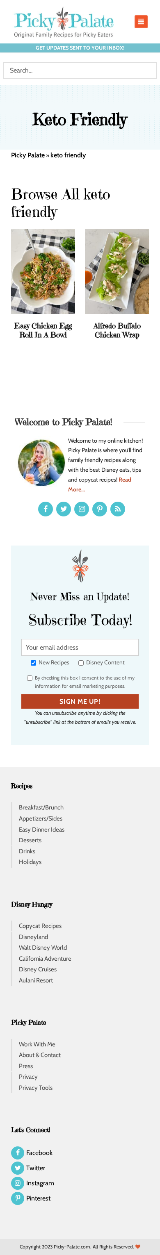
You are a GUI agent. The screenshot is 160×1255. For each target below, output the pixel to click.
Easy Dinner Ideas (41, 829)
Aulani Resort (36, 980)
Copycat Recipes (40, 926)
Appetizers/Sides (40, 818)
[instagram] (81, 509)
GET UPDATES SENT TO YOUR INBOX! (80, 48)
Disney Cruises (38, 969)
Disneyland (33, 937)
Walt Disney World (43, 947)
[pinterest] (99, 509)
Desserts (30, 840)
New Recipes (53, 662)
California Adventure (45, 958)
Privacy (28, 1076)
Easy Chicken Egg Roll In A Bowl (43, 330)
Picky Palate (28, 155)
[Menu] (141, 21)
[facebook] (45, 509)
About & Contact (40, 1055)
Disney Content (105, 662)
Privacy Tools (36, 1087)
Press (26, 1066)
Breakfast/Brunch (41, 807)
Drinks (27, 851)
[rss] (117, 509)
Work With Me (37, 1044)
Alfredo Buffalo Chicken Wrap (117, 330)
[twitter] (63, 509)
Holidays (30, 862)
